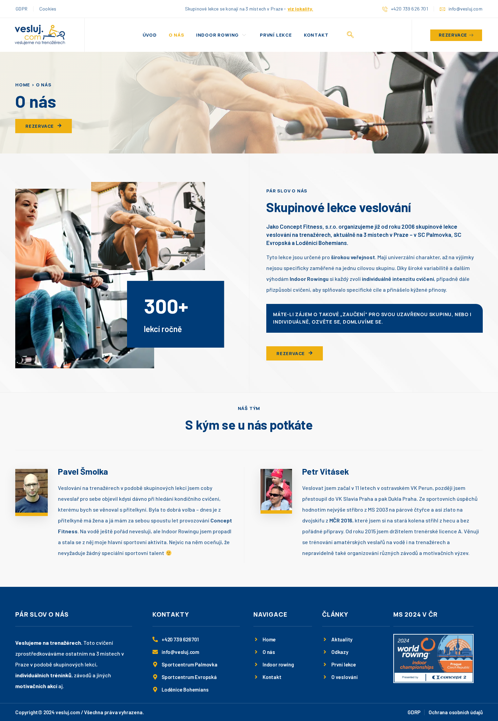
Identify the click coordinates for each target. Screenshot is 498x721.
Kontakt (316, 35)
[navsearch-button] (350, 35)
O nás (176, 35)
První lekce (276, 35)
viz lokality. (300, 9)
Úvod (150, 35)
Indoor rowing (217, 35)
